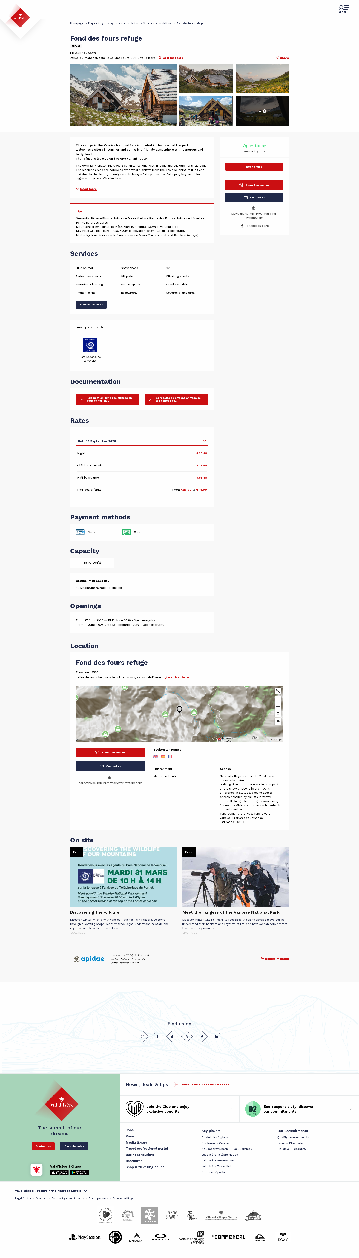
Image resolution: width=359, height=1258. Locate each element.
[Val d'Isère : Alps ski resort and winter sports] (17, 15)
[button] (123, 95)
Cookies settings (123, 1198)
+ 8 (262, 111)
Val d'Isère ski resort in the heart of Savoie (48, 1190)
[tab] (138, 441)
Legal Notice (23, 1198)
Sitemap (41, 1198)
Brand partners (98, 1198)
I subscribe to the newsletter (204, 1084)
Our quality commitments (68, 1198)
